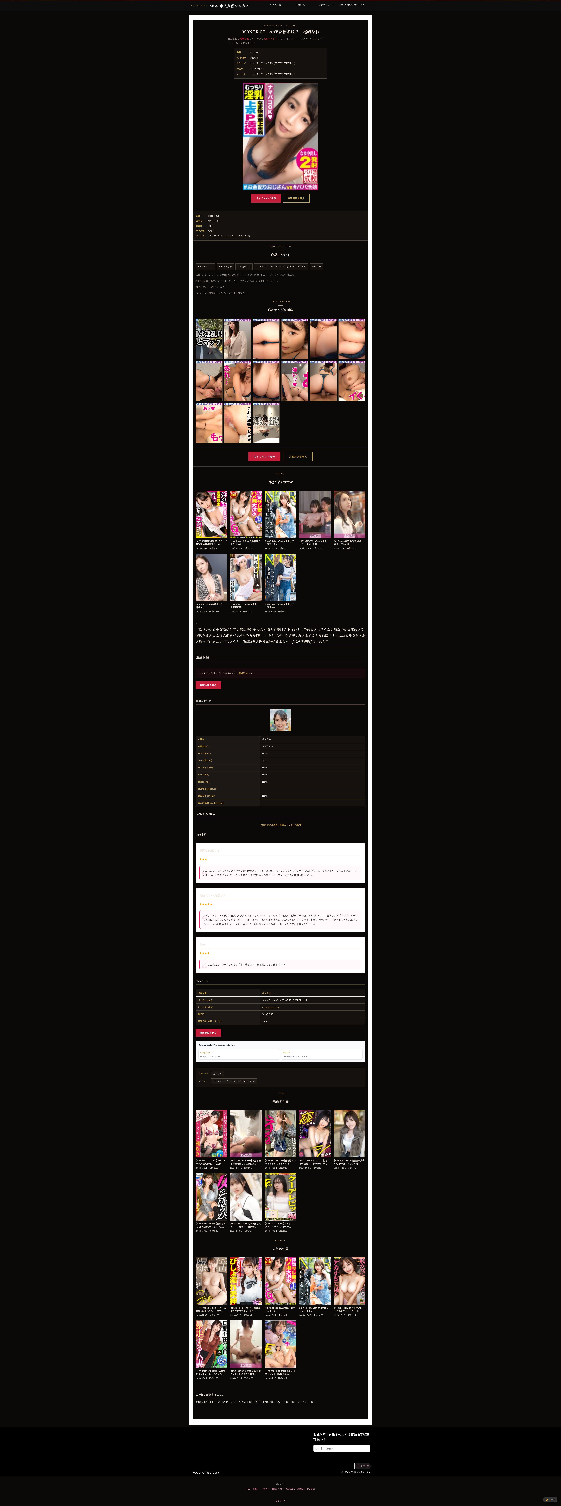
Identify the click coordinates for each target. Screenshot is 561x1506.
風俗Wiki (301, 1489)
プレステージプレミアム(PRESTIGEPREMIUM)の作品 (249, 1402)
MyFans (311, 1489)
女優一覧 (288, 1402)
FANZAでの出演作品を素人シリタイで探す (280, 824)
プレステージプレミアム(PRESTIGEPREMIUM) (272, 63)
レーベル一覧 (305, 1402)
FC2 (248, 1489)
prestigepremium (270, 1007)
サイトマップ (363, 1466)
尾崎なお (254, 57)
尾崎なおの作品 (205, 1402)
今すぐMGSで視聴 (266, 198)
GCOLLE (290, 1489)
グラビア (265, 1489)
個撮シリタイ (278, 1489)
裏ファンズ (280, 1501)
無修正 (256, 1489)
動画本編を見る (208, 685)
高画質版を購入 (296, 198)
